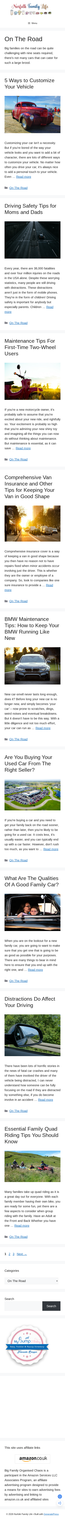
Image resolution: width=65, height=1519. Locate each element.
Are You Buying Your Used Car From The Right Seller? (28, 763)
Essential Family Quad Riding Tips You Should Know (31, 1135)
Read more (23, 176)
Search (9, 1299)
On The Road (18, 188)
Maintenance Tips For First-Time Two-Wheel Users (30, 347)
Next (22, 1254)
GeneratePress (51, 1514)
